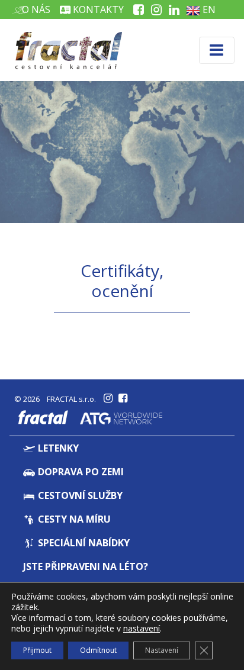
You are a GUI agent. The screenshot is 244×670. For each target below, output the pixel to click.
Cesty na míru (73, 519)
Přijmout (37, 650)
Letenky (57, 448)
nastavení (141, 628)
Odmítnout (98, 650)
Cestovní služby (79, 495)
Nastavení (161, 650)
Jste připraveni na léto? (85, 566)
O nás (35, 9)
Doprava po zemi (80, 471)
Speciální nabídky (83, 542)
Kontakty (97, 9)
